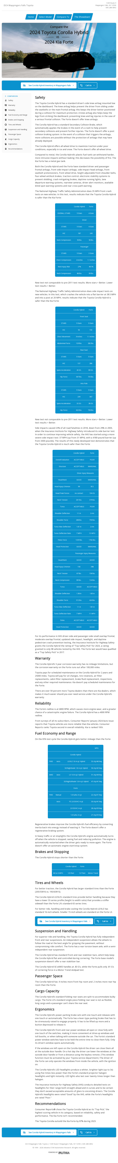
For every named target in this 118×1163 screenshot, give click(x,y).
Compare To (63, 16)
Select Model (45, 16)
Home (31, 16)
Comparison (12, 96)
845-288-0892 (111, 7)
